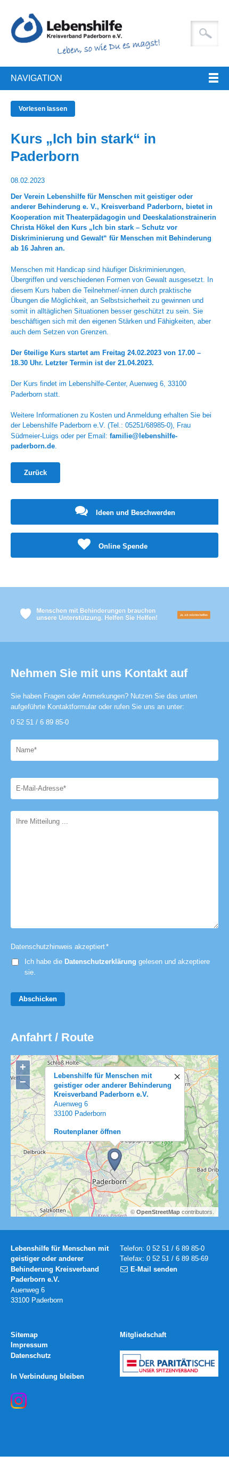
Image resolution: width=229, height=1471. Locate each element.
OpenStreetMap (158, 1212)
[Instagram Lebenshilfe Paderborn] (19, 1401)
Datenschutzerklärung (100, 962)
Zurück (35, 473)
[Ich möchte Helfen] (114, 614)
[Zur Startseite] (114, 33)
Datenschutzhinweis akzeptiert (60, 947)
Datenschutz (31, 1356)
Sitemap (24, 1335)
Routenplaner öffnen (87, 1132)
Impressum (29, 1345)
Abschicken (38, 999)
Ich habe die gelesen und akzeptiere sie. (117, 967)
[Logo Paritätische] (169, 1364)
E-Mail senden (153, 1269)
